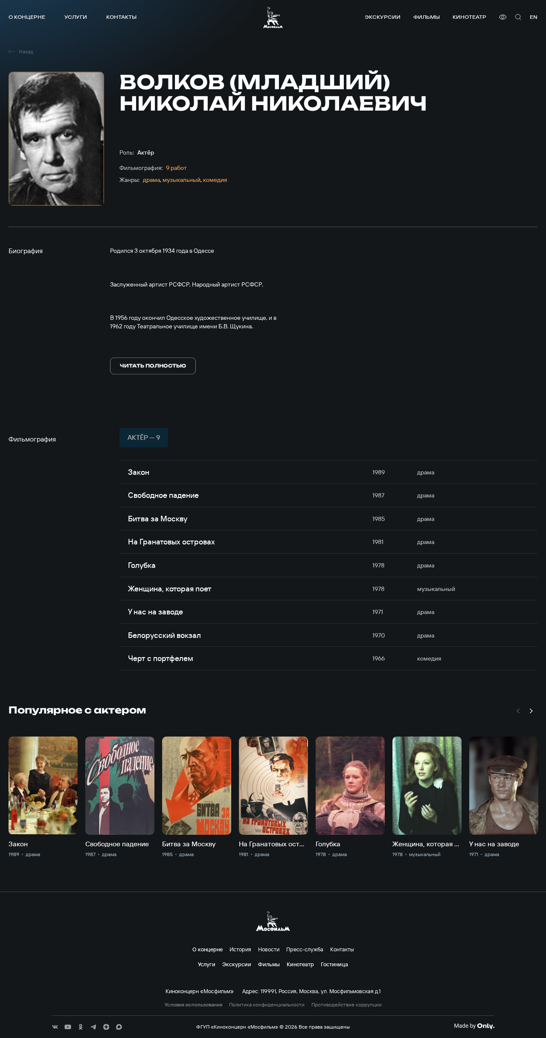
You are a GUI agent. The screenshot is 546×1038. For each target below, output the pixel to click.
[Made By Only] (474, 1026)
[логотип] (273, 17)
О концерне (27, 17)
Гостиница (334, 964)
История (240, 949)
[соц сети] (55, 1026)
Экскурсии (383, 17)
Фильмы (426, 17)
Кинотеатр (469, 17)
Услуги (75, 17)
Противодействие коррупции (346, 1005)
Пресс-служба (304, 949)
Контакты (121, 17)
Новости (268, 949)
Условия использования (193, 1005)
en (533, 17)
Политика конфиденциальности (267, 1005)
